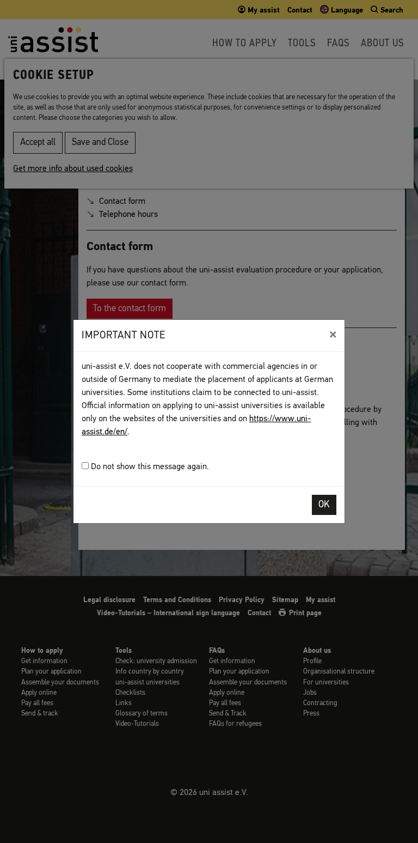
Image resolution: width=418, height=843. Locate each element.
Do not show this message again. (149, 467)
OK (324, 505)
